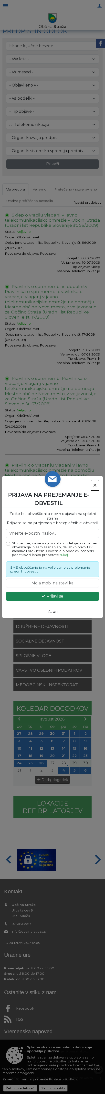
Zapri (53, 611)
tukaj (64, 555)
